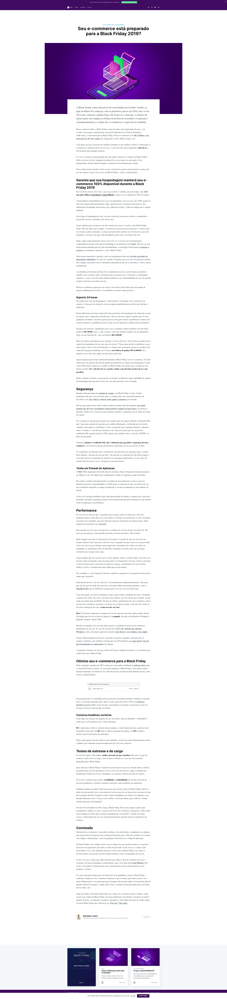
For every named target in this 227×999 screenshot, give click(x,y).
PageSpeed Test (82, 588)
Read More (146, 917)
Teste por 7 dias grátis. (119, 903)
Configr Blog (70, 992)
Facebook (146, 992)
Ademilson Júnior (90, 916)
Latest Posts (138, 992)
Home (76, 7)
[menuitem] (76, 7)
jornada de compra (106, 393)
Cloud (133, 244)
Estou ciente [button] (143, 995)
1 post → (81, 982)
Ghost (158, 992)
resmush (116, 616)
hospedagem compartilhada (102, 194)
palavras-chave (140, 665)
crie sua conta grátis (129, 2)
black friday (120, 25)
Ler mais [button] (133, 996)
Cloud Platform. (138, 862)
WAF (80, 471)
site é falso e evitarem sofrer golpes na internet (107, 399)
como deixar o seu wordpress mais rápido (131, 631)
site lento (102, 524)
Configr (82, 7)
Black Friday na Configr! (81, 966)
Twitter (152, 992)
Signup (89, 7)
